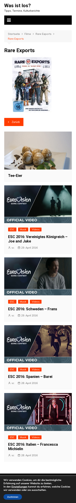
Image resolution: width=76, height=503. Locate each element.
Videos (36, 229)
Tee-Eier (15, 175)
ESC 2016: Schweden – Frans (32, 309)
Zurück (16, 122)
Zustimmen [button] (12, 496)
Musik (23, 229)
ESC (12, 229)
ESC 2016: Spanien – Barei (30, 376)
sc (13, 247)
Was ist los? (17, 5)
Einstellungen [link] (19, 486)
